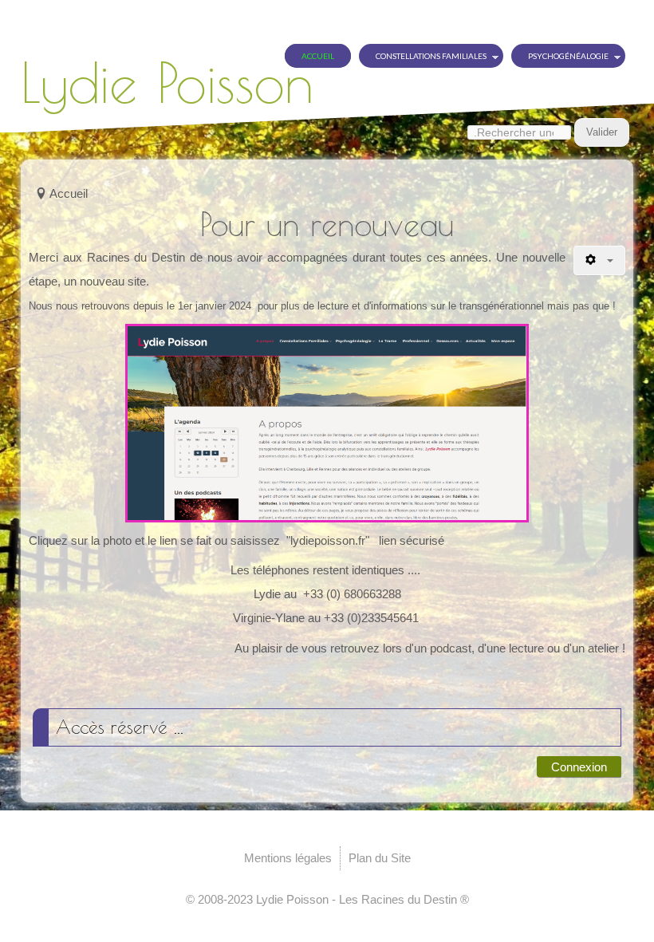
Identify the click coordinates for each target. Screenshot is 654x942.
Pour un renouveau (327, 224)
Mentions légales (288, 858)
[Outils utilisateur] (599, 260)
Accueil (317, 56)
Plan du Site (380, 858)
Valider (601, 132)
